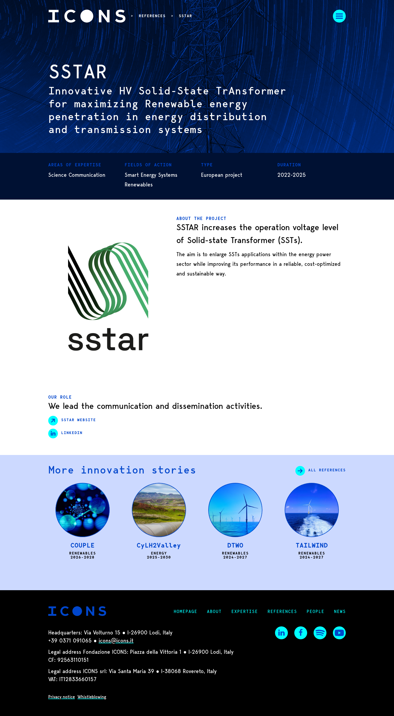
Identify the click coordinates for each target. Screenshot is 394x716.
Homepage (185, 612)
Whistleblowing (91, 697)
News (340, 612)
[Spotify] (320, 632)
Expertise (244, 612)
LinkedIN (72, 433)
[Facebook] (300, 632)
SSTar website (78, 420)
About (214, 612)
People (315, 612)
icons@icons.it (116, 641)
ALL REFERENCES (327, 470)
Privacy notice (61, 697)
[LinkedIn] (281, 632)
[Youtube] (339, 632)
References (152, 16)
